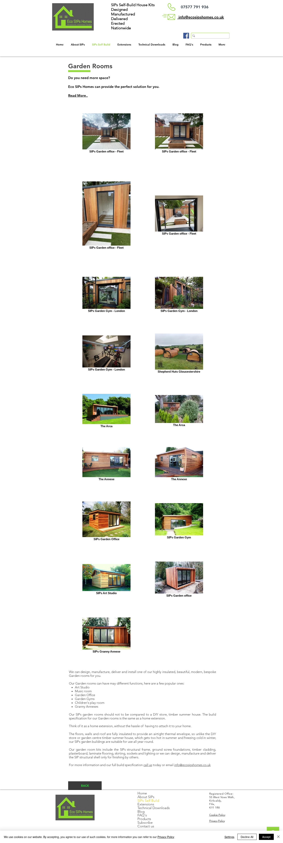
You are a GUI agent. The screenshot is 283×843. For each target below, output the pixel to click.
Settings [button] (229, 837)
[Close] (278, 837)
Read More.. (78, 95)
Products (144, 819)
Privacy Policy (165, 837)
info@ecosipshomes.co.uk (192, 765)
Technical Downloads (153, 808)
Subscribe (145, 822)
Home (142, 793)
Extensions (145, 804)
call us (147, 765)
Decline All (247, 837)
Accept (266, 837)
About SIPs (145, 797)
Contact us (145, 826)
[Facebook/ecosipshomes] (186, 36)
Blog (141, 812)
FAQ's (142, 815)
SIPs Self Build (148, 801)
